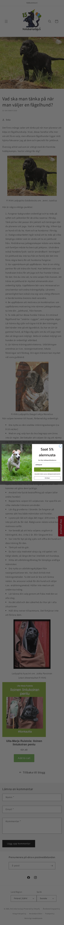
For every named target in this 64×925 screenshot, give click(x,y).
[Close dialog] (60, 446)
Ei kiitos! (47, 478)
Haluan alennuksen (47, 469)
